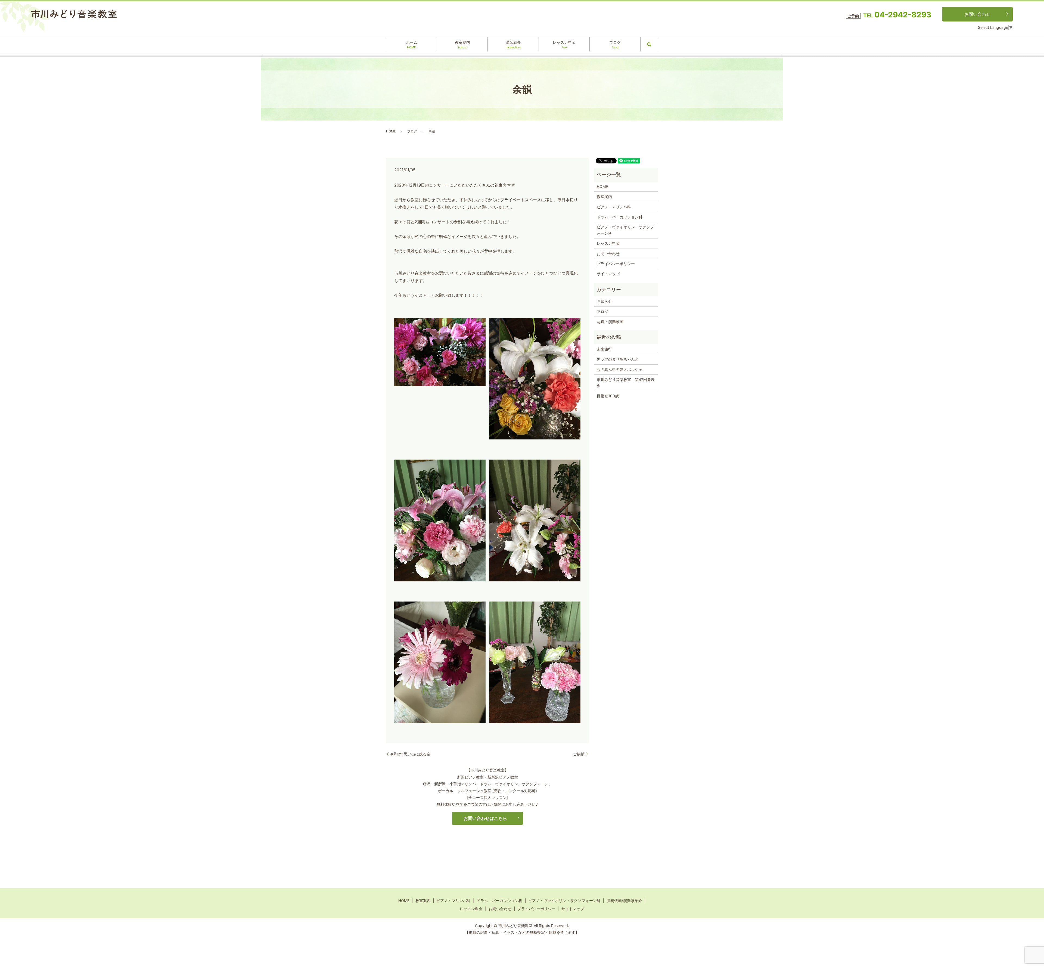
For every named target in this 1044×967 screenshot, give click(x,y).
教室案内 (462, 44)
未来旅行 (604, 349)
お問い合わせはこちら (485, 818)
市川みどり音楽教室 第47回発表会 (626, 382)
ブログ (615, 44)
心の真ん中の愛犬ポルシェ (619, 369)
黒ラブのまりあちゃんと (618, 359)
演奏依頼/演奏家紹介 (624, 900)
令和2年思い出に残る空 (410, 754)
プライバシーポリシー (616, 263)
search (649, 44)
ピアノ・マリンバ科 (614, 206)
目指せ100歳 (608, 395)
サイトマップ (608, 273)
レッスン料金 (564, 44)
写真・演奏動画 (610, 321)
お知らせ (604, 301)
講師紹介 (513, 44)
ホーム (411, 44)
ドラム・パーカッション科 (619, 217)
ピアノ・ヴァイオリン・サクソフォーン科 (625, 230)
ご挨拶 (579, 754)
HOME (391, 131)
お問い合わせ (977, 14)
